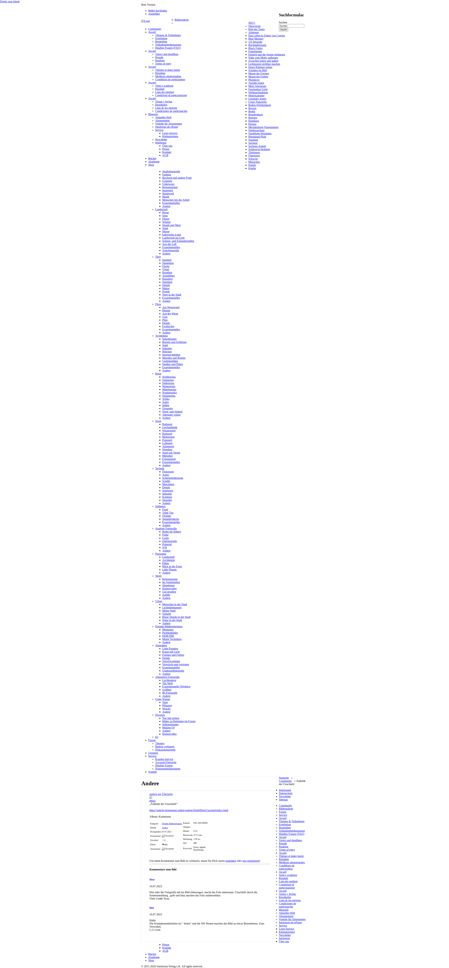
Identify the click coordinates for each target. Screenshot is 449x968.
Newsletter (161, 139)
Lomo (165, 537)
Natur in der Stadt (172, 620)
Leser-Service (169, 133)
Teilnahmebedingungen (168, 44)
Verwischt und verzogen (175, 664)
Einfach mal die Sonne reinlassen (266, 54)
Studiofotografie (171, 171)
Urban (158, 601)
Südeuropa (168, 383)
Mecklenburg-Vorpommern (263, 127)
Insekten (167, 259)
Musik (165, 196)
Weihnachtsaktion (258, 92)
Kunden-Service (164, 759)
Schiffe (166, 481)
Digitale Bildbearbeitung (168, 626)
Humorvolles (169, 588)
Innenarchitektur (171, 354)
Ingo (151, 907)
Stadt (165, 345)
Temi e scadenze (164, 85)
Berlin (251, 111)
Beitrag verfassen (164, 746)
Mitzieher (167, 455)
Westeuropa (168, 386)
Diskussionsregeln (165, 749)
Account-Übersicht (165, 762)
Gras (164, 316)
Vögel (165, 269)
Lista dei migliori (164, 92)
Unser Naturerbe (257, 101)
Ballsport (167, 424)
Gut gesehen (169, 591)
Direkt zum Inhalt (9, 1)
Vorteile (152, 771)
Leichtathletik (169, 427)
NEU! (251, 22)
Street (158, 575)
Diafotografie (169, 541)
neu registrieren (250, 860)
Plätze (165, 563)
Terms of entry (163, 63)
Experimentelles (171, 203)
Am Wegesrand (170, 307)
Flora (158, 304)
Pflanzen (167, 705)
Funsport (167, 440)
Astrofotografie (170, 250)
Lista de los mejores (166, 107)
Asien (165, 402)
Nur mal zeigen (170, 718)
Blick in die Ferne (172, 566)
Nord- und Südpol (172, 411)
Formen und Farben (173, 654)
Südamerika (168, 395)
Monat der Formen (258, 73)
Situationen (168, 585)
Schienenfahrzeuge (172, 477)
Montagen (167, 629)
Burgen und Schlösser (174, 342)
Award (152, 32)
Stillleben (160, 506)
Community (154, 28)
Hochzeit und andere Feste (177, 177)
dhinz (152, 800)
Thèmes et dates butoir (167, 69)
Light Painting (170, 648)
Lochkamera (169, 680)
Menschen (254, 161)
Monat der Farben (258, 76)
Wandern (167, 449)
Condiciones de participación (171, 111)
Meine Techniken (172, 639)
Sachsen (252, 142)
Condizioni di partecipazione (171, 95)
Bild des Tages (256, 29)
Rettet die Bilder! (171, 531)
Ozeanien (167, 408)
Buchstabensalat (257, 45)
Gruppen (167, 180)
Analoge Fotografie (166, 528)
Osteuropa (168, 379)
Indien (165, 405)
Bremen (252, 117)
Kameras (167, 496)
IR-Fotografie (169, 692)
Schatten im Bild (257, 70)
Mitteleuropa (169, 389)
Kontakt (166, 152)
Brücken (167, 351)
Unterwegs (168, 184)
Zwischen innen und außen (263, 60)
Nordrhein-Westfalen (260, 133)
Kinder (252, 168)
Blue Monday (256, 38)
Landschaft (161, 209)
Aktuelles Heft (163, 117)
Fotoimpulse (255, 51)
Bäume (166, 310)
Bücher (152, 158)
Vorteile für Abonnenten (168, 123)
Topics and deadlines (166, 54)
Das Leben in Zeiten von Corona (266, 35)
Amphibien (168, 275)
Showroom (254, 26)
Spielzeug (167, 490)
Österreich (254, 155)
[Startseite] (158, 21)
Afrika (165, 398)
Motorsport (168, 436)
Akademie (154, 161)
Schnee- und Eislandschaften (178, 240)
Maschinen (168, 484)
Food (165, 509)
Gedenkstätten (170, 361)
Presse (165, 148)
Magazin (153, 114)
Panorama (160, 553)
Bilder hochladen (157, 10)
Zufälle (166, 594)
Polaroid (167, 544)
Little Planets (169, 569)
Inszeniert (167, 190)
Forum (152, 740)
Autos (165, 474)
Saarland (253, 139)
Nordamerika (169, 392)
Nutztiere (167, 282)
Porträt (252, 165)
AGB (165, 155)
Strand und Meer (171, 225)
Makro (166, 288)
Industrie (167, 348)
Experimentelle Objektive (176, 686)
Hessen (252, 124)
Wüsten (166, 221)
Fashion (166, 174)
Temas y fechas (163, 101)
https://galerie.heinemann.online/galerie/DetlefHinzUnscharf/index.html (188, 810)
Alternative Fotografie (167, 677)
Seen (165, 215)
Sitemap (283, 799)
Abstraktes (161, 645)
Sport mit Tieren (171, 452)
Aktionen (253, 32)
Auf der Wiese (170, 313)
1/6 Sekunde (255, 41)
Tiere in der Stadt (171, 294)
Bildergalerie (182, 19)
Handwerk (168, 193)
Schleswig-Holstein (259, 149)
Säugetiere (168, 263)
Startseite (284, 777)
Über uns (167, 145)
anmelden (230, 860)
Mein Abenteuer (257, 86)
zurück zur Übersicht (161, 794)
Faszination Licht (257, 89)
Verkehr (166, 613)
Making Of (168, 727)
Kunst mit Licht (171, 651)
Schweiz (253, 158)
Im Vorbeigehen (171, 582)
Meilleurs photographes (168, 76)
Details (166, 285)
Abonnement (162, 120)
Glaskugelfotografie (173, 670)
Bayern (252, 108)
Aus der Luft (169, 244)
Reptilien (167, 272)
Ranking (160, 60)
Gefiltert (166, 689)
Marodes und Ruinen (174, 357)
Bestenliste (161, 41)
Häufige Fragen (164, 765)
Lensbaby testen (257, 98)
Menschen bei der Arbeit (175, 199)
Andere (166, 206)
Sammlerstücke (170, 519)
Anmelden (154, 13)
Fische (165, 266)
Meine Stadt (169, 610)
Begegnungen (170, 187)
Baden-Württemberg (259, 105)
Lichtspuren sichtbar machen (264, 63)
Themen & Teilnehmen (168, 35)
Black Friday (255, 48)
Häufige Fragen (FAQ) (168, 47)
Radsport (167, 433)
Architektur (161, 335)
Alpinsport (168, 446)
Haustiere (167, 278)
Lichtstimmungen (172, 607)
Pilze (165, 319)
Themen (159, 743)
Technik (159, 468)
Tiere (158, 256)
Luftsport (167, 443)
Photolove (254, 79)
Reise (158, 373)
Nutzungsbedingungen (167, 768)
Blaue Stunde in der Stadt (176, 616)
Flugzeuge (168, 471)
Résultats (160, 73)
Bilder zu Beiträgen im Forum (178, 721)
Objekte (166, 515)
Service (159, 130)
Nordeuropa (169, 376)
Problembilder (170, 632)
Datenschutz (286, 793)
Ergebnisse (161, 38)
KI (156, 737)
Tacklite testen (256, 82)
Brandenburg (255, 114)
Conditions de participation (170, 79)
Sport (158, 421)
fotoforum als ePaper (166, 126)
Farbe (165, 534)
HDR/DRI (168, 635)
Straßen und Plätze (172, 364)
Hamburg (253, 120)
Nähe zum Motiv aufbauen (263, 57)
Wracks (166, 708)
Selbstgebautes (170, 724)
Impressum (285, 790)
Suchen (283, 22)
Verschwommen (171, 661)
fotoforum (160, 142)
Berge (165, 212)
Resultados (161, 104)
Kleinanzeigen (170, 136)
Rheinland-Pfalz (257, 136)
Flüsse (165, 218)
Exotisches (168, 326)
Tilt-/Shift (167, 683)
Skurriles (167, 500)
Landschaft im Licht (173, 237)
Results (159, 57)
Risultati (159, 88)
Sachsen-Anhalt (257, 146)
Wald (165, 228)
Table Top (167, 512)
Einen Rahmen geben (260, 67)
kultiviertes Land (171, 234)
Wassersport (169, 430)
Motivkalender (256, 95)
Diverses (160, 714)
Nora (152, 879)
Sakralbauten (169, 338)
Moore (166, 231)
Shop (151, 164)
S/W (164, 547)
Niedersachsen (256, 130)
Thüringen (254, 152)
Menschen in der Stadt (174, 604)
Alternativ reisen (171, 414)
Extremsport (169, 458)
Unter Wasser (162, 699)
